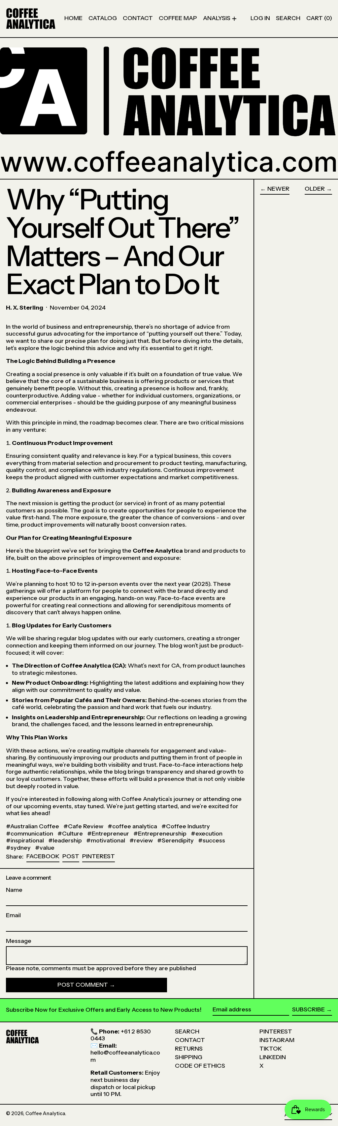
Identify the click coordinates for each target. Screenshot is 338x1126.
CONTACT (190, 1040)
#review (141, 840)
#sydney (18, 847)
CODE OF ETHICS (200, 1065)
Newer (278, 188)
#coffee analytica (132, 826)
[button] (288, 18)
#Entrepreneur (108, 833)
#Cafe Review (83, 826)
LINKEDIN (272, 1057)
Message (18, 941)
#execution (206, 833)
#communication (29, 833)
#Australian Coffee (32, 826)
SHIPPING (188, 1057)
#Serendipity (175, 840)
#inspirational (25, 840)
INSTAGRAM (276, 1040)
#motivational (105, 840)
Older (315, 188)
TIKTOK (270, 1048)
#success (211, 840)
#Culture (70, 833)
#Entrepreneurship (159, 833)
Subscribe (308, 1009)
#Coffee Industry (185, 826)
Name (14, 890)
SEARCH (187, 1031)
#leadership (65, 840)
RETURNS (189, 1048)
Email (13, 915)
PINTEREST (275, 1031)
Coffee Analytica (45, 1113)
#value (44, 847)
